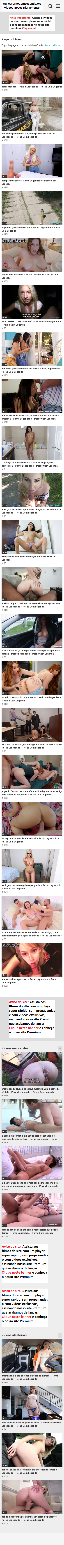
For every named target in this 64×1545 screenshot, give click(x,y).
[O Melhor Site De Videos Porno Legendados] (22, 6)
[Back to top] (58, 1539)
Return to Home (52, 45)
